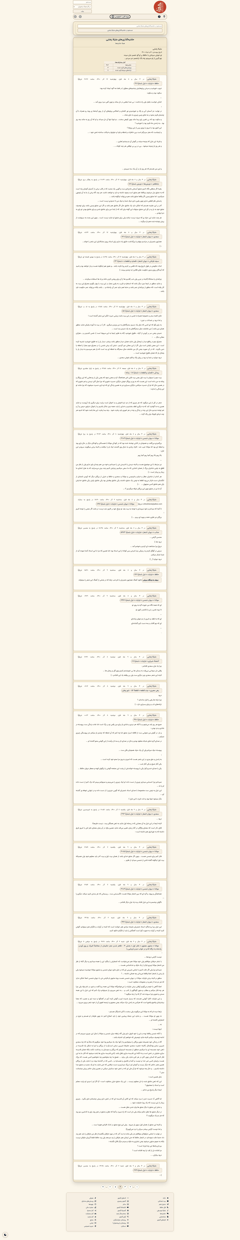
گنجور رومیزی (121, 1201)
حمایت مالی (90, 1207)
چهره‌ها (91, 1204)
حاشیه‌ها (163, 1213)
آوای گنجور (122, 1217)
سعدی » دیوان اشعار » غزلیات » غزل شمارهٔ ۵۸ (140, 311)
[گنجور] (160, 7)
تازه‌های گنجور (161, 1220)
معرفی (91, 1198)
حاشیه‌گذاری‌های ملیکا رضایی (120, 40)
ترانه (130, 70)
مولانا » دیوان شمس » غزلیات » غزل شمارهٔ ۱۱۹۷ (115, 504)
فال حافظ (163, 1207)
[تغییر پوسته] (5, 1235)
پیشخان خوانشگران (119, 1220)
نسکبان (123, 1226)
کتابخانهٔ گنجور (121, 1207)
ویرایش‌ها (128, 67)
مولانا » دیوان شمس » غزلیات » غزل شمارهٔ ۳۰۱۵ (140, 851)
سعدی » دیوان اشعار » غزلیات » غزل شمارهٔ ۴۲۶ (140, 922)
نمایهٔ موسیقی (161, 1210)
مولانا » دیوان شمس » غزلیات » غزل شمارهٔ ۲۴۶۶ (140, 600)
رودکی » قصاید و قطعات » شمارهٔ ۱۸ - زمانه (142, 372)
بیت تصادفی (162, 1201)
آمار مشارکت (90, 1213)
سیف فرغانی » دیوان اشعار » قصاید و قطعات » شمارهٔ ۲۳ (136, 261)
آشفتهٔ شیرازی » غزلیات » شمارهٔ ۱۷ (145, 661)
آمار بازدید (91, 1217)
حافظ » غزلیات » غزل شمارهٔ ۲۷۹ (146, 1170)
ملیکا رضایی (151, 79)
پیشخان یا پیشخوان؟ (119, 1223)
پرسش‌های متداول (88, 1201)
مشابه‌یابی (162, 1217)
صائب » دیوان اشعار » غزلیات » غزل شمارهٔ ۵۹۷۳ (140, 532)
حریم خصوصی (89, 1226)
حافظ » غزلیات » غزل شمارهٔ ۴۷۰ (146, 719)
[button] (164, 16)
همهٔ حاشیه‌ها (120, 43)
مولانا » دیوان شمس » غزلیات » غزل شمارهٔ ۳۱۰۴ (140, 438)
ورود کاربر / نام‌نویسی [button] (121, 16)
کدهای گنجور (122, 1198)
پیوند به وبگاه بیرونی (150, 580)
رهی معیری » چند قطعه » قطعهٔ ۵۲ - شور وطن (140, 690)
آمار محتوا (90, 1210)
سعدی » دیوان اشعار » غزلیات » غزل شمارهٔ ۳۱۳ (140, 814)
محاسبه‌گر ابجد (121, 1213)
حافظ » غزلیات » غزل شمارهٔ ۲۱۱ (147, 83)
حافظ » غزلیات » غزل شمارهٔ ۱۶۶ (146, 574)
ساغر (124, 1204)
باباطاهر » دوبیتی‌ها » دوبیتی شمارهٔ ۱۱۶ (144, 184)
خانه (164, 1198)
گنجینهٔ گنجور (122, 1210)
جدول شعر (162, 1204)
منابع (92, 1220)
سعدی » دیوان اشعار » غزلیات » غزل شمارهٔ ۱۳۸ (140, 236)
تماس (92, 1223)
